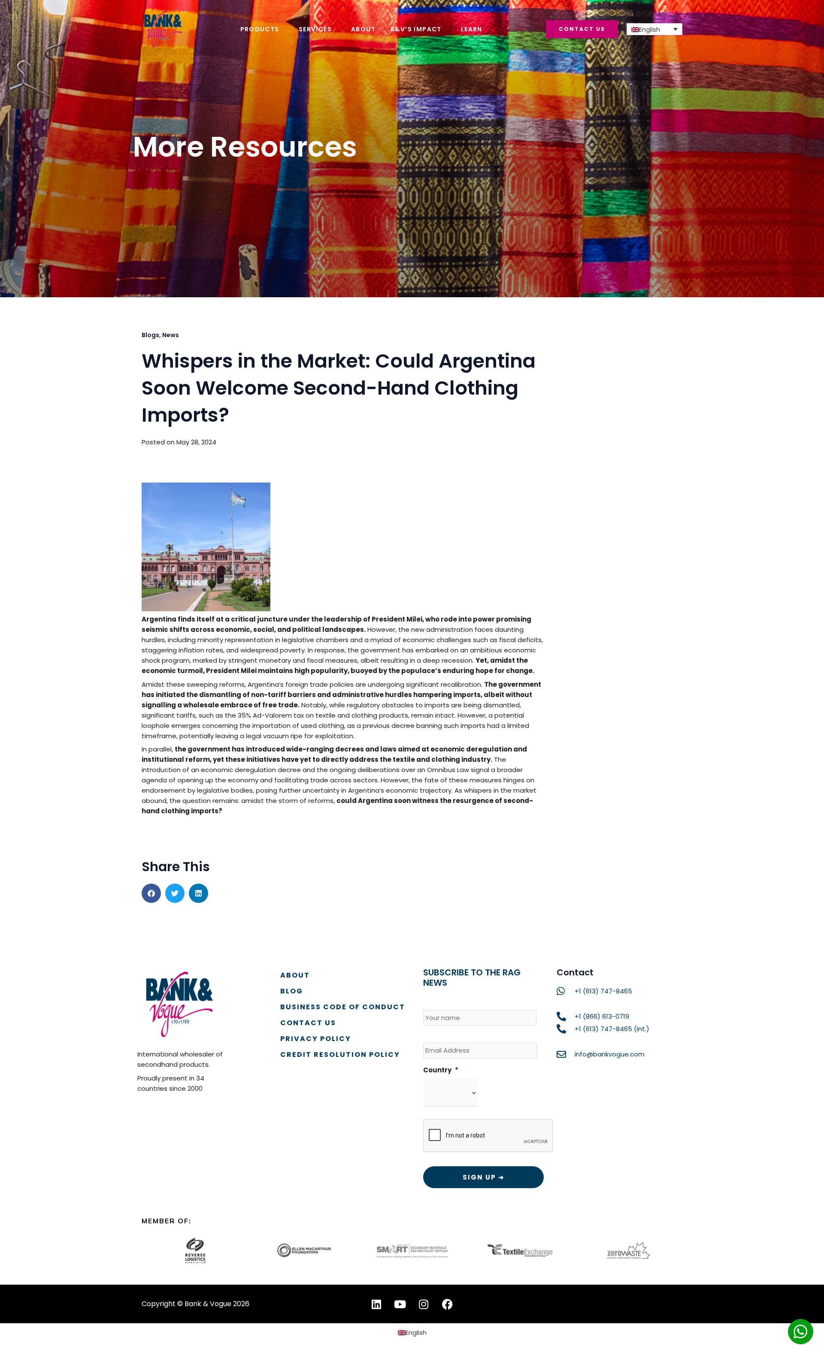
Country (440, 1070)
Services (315, 29)
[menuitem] (654, 29)
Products (259, 29)
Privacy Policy (315, 1039)
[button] (151, 893)
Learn (471, 29)
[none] (654, 29)
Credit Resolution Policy (340, 1054)
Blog (291, 991)
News (170, 335)
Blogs (150, 335)
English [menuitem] (649, 29)
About (363, 29)
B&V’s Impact (416, 29)
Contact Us (308, 1023)
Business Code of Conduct (342, 1007)
